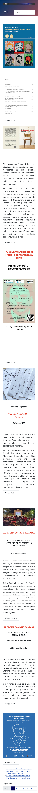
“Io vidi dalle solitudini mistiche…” (18, 776)
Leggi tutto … (11, 120)
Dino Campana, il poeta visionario (18, 778)
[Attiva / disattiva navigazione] (5, 12)
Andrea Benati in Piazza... (15, 773)
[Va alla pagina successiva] (31, 788)
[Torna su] (34, 789)
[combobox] (24, 12)
